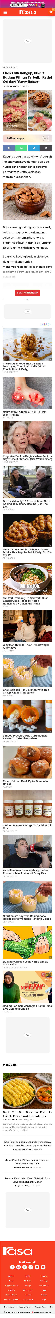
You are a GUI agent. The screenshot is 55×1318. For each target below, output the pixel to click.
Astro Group (47, 1312)
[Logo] (27, 12)
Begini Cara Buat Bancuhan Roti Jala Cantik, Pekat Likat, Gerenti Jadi (27, 1114)
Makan (14, 67)
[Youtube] (37, 1267)
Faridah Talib (11, 86)
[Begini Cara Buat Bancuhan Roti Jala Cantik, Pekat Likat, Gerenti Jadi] (27, 1091)
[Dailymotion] (43, 1267)
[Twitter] (24, 1267)
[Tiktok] (30, 1267)
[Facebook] (12, 1267)
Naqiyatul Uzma (22, 1186)
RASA (5, 67)
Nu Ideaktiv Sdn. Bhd (25, 1312)
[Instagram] (18, 1267)
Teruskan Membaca (27, 293)
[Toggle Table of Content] (44, 138)
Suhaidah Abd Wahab (12, 1120)
